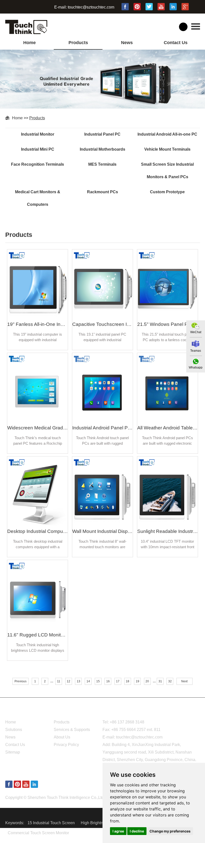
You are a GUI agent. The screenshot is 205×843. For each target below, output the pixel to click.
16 (108, 681)
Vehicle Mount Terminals (167, 149)
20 (147, 681)
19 (137, 681)
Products (78, 42)
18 (127, 681)
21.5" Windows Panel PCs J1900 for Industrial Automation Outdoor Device (167, 324)
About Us (62, 737)
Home (29, 42)
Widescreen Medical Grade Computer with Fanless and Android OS (37, 427)
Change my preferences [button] (170, 831)
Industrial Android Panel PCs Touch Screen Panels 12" (102, 427)
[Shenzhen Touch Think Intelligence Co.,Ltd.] (26, 33)
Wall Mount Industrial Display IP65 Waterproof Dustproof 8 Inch (102, 531)
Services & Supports (72, 729)
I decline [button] (137, 831)
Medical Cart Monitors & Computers (37, 198)
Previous (20, 681)
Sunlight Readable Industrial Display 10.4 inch (167, 531)
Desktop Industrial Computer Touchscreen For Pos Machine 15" (37, 531)
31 (160, 681)
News (127, 42)
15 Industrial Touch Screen (52, 823)
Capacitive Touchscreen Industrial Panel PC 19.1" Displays (102, 324)
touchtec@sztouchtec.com (91, 7)
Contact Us (176, 42)
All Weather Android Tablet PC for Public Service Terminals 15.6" (167, 427)
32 (170, 681)
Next (184, 681)
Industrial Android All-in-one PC (167, 134)
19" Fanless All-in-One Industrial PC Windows (37, 324)
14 (88, 681)
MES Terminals (102, 164)
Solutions (13, 729)
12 (68, 681)
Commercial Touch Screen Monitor (38, 833)
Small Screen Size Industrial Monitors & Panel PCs (167, 170)
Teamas (195, 350)
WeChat (195, 332)
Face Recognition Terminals (37, 164)
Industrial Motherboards (102, 149)
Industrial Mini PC (37, 149)
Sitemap (12, 752)
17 (118, 681)
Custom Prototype (167, 192)
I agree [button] (118, 831)
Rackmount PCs (102, 192)
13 (78, 681)
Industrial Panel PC (102, 134)
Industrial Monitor (37, 134)
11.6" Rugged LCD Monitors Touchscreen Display (37, 634)
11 (58, 681)
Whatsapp (195, 367)
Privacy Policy (66, 744)
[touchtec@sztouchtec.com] (196, 343)
